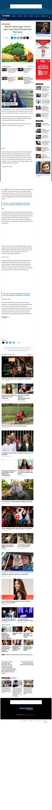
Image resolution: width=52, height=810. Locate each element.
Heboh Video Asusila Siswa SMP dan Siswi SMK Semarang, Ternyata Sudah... (46, 143)
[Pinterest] (24, 37)
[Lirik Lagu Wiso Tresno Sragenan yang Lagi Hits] (38, 137)
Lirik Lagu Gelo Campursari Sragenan (46, 124)
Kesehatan (11, 21)
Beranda (3, 21)
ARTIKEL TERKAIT (6, 677)
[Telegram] (21, 37)
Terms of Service (37, 720)
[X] (15, 37)
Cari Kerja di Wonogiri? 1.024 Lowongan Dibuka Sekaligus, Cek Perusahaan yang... (45, 108)
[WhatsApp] (18, 37)
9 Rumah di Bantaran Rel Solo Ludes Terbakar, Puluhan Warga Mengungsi (26, 663)
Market (37, 16)
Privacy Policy (44, 720)
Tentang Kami (30, 720)
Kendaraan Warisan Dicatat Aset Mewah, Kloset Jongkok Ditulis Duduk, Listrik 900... (46, 101)
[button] (49, 17)
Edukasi (4, 18)
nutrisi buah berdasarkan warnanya (11, 654)
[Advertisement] (26, 6)
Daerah (20, 16)
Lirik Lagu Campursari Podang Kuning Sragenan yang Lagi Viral (46, 131)
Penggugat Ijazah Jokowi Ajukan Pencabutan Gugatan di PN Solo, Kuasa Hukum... (46, 149)
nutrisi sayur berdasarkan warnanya (25, 654)
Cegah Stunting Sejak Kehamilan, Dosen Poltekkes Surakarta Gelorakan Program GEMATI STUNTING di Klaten (28, 691)
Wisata (26, 16)
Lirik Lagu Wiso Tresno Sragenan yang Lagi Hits (45, 136)
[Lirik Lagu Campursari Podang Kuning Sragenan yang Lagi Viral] (38, 131)
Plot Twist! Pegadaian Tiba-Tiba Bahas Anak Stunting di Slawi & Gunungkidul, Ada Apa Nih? (6, 690)
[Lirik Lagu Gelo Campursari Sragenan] (38, 125)
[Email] (27, 37)
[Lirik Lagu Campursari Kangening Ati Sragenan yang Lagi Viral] (38, 156)
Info (32, 16)
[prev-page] (31, 678)
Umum (14, 16)
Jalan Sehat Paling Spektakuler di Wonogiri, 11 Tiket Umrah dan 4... (45, 115)
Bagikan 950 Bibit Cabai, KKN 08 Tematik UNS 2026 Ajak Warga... (45, 95)
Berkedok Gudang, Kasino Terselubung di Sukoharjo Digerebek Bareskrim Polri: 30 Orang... (46, 88)
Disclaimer (46, 722)
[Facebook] (12, 37)
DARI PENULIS (13, 677)
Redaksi (15, 34)
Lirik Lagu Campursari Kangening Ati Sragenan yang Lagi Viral (46, 156)
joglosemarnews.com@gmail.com (29, 714)
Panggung (45, 16)
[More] (30, 37)
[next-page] (32, 678)
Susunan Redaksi (24, 720)
